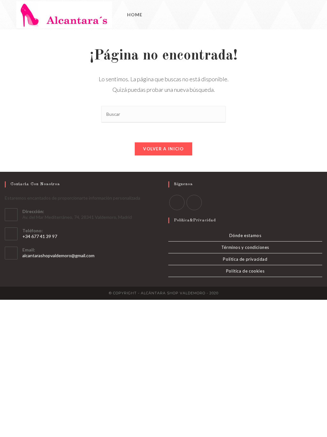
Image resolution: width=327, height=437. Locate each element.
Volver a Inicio (163, 148)
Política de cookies (245, 271)
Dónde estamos (245, 235)
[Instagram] (309, 14)
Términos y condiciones (245, 247)
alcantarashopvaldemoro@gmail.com (58, 255)
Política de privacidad (245, 259)
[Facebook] (300, 14)
